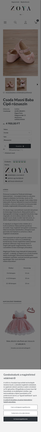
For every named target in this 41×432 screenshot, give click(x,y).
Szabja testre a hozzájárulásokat (20, 413)
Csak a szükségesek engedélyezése (20, 407)
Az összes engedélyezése (21, 419)
